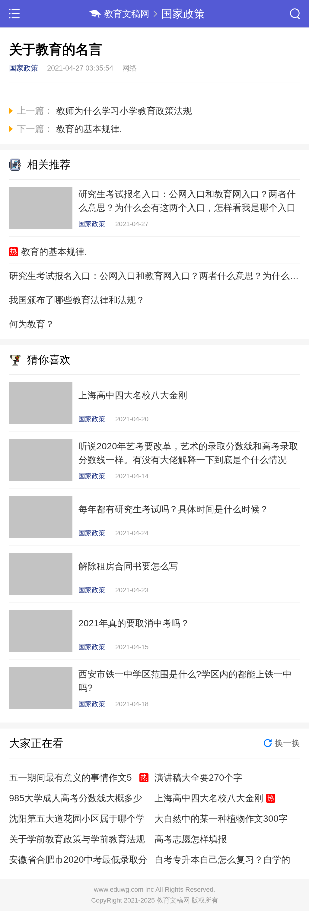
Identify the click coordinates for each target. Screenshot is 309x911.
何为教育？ (31, 324)
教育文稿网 (126, 14)
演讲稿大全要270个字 (198, 778)
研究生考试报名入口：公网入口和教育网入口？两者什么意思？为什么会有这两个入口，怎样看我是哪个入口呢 (154, 276)
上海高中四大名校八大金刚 (208, 798)
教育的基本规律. (54, 252)
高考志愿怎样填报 (190, 839)
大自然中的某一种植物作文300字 (221, 819)
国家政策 (183, 14)
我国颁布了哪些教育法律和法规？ (77, 300)
